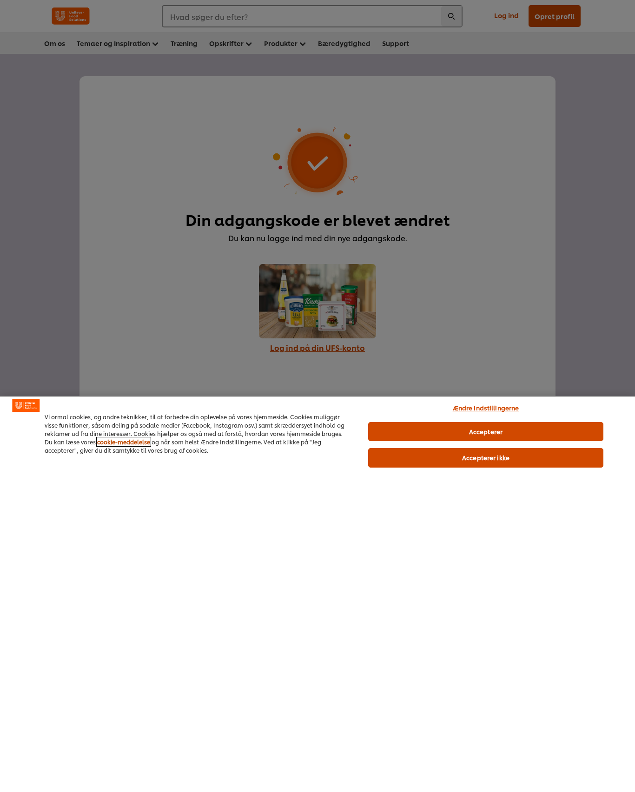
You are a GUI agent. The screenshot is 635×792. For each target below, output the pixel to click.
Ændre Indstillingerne (486, 407)
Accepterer (486, 431)
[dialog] (317, 594)
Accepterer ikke (485, 457)
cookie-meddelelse (123, 442)
